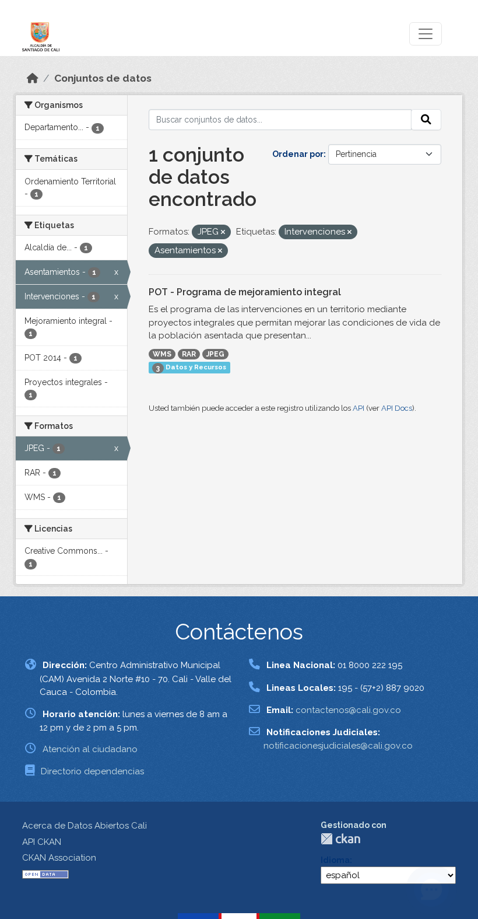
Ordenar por (298, 154)
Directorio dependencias (92, 771)
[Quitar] (223, 232)
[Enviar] (426, 119)
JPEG (215, 354)
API (358, 408)
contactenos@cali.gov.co (348, 710)
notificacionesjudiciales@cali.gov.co (338, 745)
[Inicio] (32, 78)
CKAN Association (59, 857)
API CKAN (41, 842)
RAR (189, 354)
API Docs (396, 408)
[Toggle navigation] (425, 34)
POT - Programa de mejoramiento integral (245, 292)
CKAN (340, 839)
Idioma (335, 860)
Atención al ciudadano (90, 749)
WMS (162, 354)
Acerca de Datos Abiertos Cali (84, 825)
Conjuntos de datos (103, 78)
